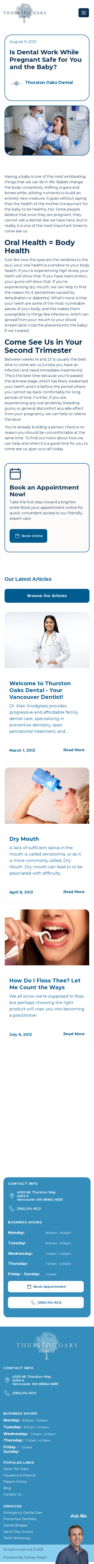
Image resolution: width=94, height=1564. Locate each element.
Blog (7, 1488)
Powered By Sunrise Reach (25, 1557)
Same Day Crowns (18, 1532)
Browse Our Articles (47, 596)
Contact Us (12, 1494)
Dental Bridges (15, 1525)
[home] (24, 12)
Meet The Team (16, 1469)
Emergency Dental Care (22, 1512)
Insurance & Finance (19, 1475)
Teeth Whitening (16, 1538)
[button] (83, 12)
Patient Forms (14, 1482)
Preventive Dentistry (20, 1519)
